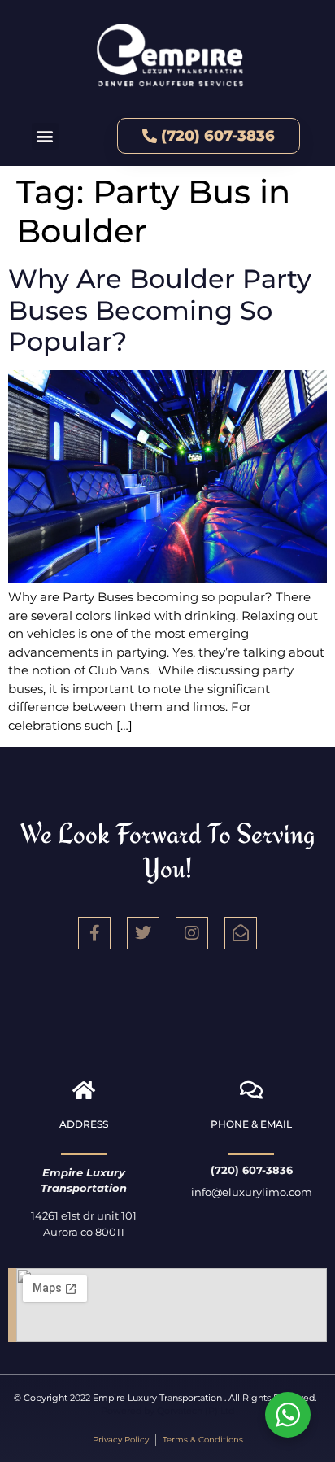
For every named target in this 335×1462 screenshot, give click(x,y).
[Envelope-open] (240, 933)
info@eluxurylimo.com (251, 1191)
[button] (45, 136)
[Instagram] (192, 933)
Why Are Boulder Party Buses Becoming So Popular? (159, 310)
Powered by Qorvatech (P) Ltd (167, 1410)
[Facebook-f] (94, 933)
